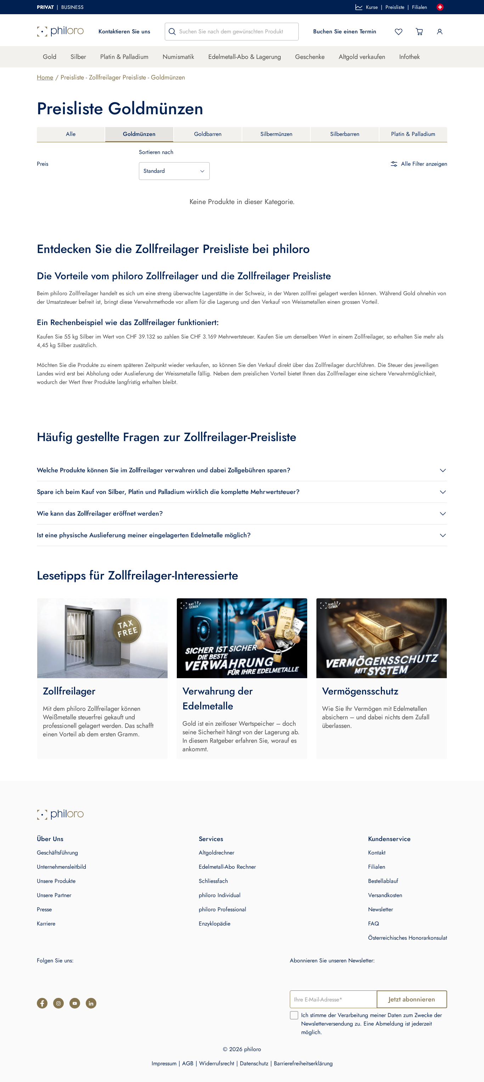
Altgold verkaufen (362, 56)
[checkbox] (294, 1015)
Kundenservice (389, 839)
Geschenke (310, 56)
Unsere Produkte (56, 881)
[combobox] (174, 171)
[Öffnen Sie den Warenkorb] (419, 31)
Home (45, 77)
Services (211, 839)
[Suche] (172, 31)
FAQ (373, 923)
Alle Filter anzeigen (424, 164)
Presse (44, 909)
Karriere (46, 923)
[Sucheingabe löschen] (291, 31)
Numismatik (178, 56)
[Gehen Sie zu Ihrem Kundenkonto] (439, 31)
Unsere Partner (54, 895)
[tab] (71, 134)
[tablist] (242, 134)
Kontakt (376, 852)
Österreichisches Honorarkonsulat (407, 938)
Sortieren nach (156, 152)
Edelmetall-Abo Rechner (227, 867)
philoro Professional (222, 909)
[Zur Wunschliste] (398, 31)
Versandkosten (385, 895)
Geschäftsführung (57, 852)
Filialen (419, 7)
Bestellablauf (383, 881)
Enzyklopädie (214, 923)
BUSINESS (72, 7)
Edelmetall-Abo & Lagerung (244, 56)
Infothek (409, 56)
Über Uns (50, 839)
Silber (78, 56)
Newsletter (380, 909)
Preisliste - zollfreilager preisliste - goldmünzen (123, 77)
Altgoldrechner (216, 852)
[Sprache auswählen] (440, 7)
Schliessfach (213, 881)
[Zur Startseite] (60, 31)
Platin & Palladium (124, 56)
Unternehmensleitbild (61, 867)
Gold (49, 56)
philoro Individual (220, 895)
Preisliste (394, 7)
